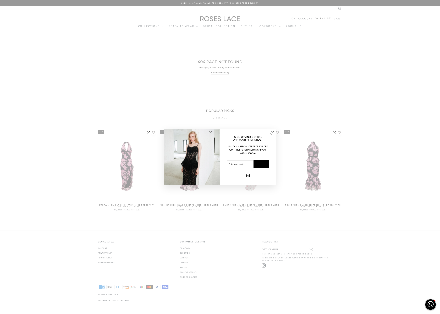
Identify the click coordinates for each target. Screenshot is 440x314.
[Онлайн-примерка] (148, 134)
